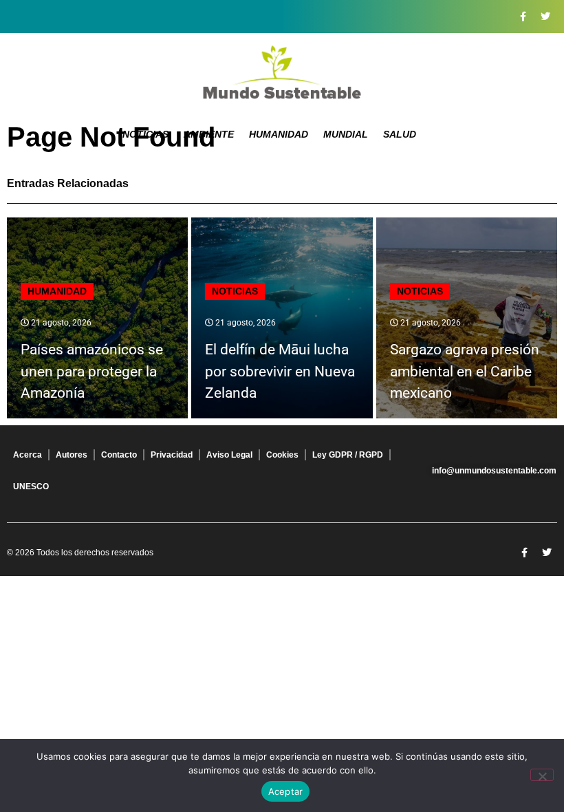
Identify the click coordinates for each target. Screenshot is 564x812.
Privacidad (172, 455)
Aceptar (285, 791)
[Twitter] (545, 16)
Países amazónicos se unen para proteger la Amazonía (92, 371)
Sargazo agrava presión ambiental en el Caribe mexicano (464, 371)
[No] (542, 775)
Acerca (27, 455)
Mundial (345, 134)
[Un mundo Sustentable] (282, 72)
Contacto (119, 455)
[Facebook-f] (522, 16)
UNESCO (31, 486)
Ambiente (209, 134)
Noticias (145, 134)
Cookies (282, 455)
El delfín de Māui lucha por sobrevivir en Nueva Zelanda (280, 371)
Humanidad (278, 134)
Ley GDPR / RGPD (347, 455)
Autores (71, 455)
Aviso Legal (229, 455)
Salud (399, 134)
